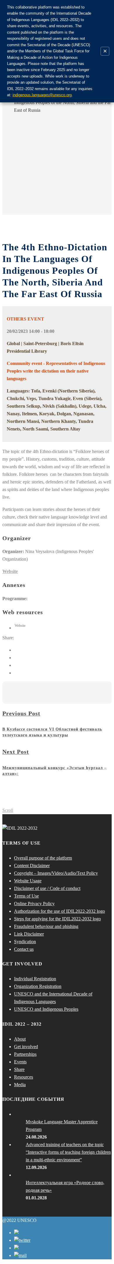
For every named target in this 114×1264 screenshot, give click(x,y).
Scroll (7, 810)
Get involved (26, 1046)
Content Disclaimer (32, 865)
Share (19, 1069)
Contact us (24, 949)
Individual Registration (35, 978)
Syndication (25, 941)
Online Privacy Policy (34, 903)
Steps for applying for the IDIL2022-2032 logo (57, 918)
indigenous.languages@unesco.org (42, 95)
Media (20, 1084)
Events (20, 1061)
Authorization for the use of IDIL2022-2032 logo (59, 911)
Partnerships (25, 1054)
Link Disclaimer (29, 933)
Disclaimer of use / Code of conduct (47, 888)
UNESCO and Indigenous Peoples (46, 1009)
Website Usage (28, 880)
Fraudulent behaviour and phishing (46, 926)
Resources (23, 1076)
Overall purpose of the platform (43, 857)
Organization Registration (37, 986)
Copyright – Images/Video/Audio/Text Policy (56, 873)
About (20, 1038)
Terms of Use (26, 895)
